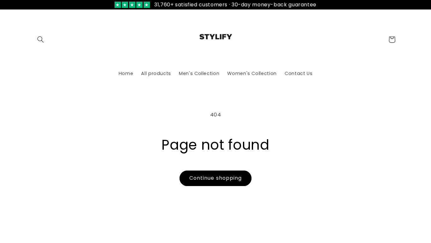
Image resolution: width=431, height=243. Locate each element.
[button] (40, 39)
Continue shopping (215, 178)
